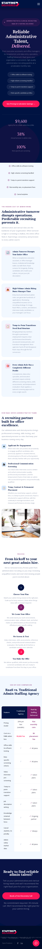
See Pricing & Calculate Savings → (21, 104)
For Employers (13, 938)
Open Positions (7, 943)
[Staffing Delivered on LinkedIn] (22, 943)
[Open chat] (36, 943)
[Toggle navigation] (38, 4)
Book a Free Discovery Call (21, 896)
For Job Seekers (25, 938)
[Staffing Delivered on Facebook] (18, 943)
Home (4, 938)
